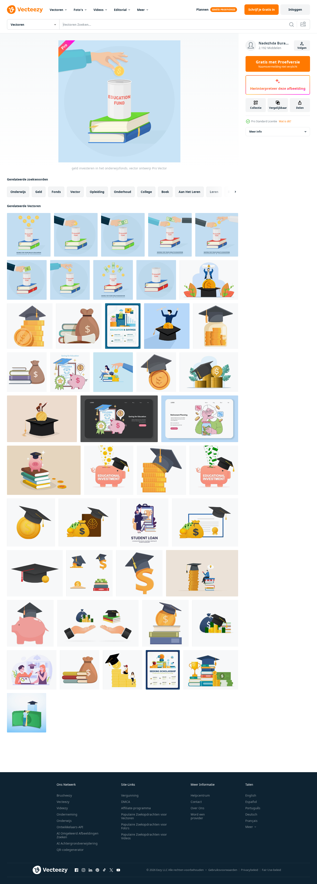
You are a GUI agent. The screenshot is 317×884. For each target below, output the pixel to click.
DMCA (125, 802)
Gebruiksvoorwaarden (222, 870)
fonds (56, 192)
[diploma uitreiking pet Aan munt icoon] (156, 372)
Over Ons (197, 808)
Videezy (62, 808)
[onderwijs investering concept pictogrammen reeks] (89, 573)
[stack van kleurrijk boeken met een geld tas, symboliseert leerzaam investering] (79, 670)
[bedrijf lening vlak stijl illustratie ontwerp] (144, 522)
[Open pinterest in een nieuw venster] (97, 870)
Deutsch (251, 814)
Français (251, 821)
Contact (196, 802)
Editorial (120, 10)
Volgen (302, 48)
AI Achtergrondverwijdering (77, 843)
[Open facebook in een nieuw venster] (76, 870)
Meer (141, 10)
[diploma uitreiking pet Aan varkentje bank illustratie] (30, 623)
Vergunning (130, 795)
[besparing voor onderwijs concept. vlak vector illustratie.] (70, 372)
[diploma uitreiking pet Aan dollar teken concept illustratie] (139, 573)
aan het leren (189, 192)
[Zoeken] (291, 24)
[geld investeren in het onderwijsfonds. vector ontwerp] (29, 235)
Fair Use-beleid (271, 870)
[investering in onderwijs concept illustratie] (165, 623)
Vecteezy (63, 802)
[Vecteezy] (25, 9)
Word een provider (198, 816)
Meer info (255, 131)
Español (251, 802)
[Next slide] (232, 192)
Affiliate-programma (136, 808)
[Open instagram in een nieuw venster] (83, 870)
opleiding (97, 192)
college (146, 192)
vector (75, 192)
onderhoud (122, 192)
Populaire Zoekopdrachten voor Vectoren (144, 816)
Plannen (202, 9)
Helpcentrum (200, 795)
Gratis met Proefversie (278, 63)
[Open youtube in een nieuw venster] (118, 870)
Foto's (78, 10)
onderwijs (18, 192)
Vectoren (56, 10)
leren (214, 192)
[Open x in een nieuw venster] (111, 870)
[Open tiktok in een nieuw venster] (104, 870)
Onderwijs (64, 821)
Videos (98, 10)
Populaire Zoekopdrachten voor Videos (144, 836)
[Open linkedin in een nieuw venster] (90, 870)
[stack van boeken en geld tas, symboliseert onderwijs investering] (27, 372)
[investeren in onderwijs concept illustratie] (30, 326)
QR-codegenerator (70, 850)
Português (252, 808)
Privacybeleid (249, 870)
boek (165, 192)
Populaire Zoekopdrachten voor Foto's (144, 826)
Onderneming (67, 814)
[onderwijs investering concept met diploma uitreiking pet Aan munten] (161, 470)
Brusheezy (64, 795)
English (250, 795)
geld (38, 192)
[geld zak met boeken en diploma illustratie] (79, 326)
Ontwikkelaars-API (70, 827)
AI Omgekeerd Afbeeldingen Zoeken (77, 835)
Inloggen (295, 9)
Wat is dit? (285, 121)
